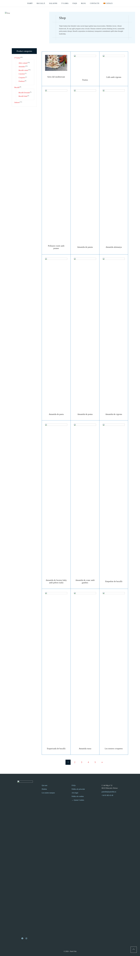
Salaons (16, 102)
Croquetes (22, 77)
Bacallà (16, 87)
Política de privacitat (78, 789)
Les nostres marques (48, 793)
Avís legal (75, 793)
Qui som (44, 785)
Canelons (22, 74)
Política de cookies (78, 796)
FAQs (74, 785)
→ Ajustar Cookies (78, 800)
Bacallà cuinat (23, 70)
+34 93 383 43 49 (107, 795)
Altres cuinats (23, 63)
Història (44, 789)
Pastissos (21, 81)
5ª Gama (17, 58)
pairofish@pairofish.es (109, 792)
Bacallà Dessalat (24, 92)
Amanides (22, 66)
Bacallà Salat (23, 96)
